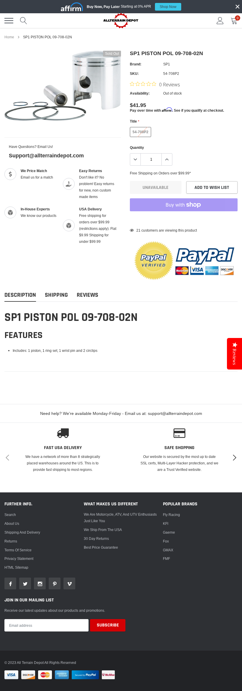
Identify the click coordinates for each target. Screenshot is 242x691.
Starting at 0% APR (131, 6)
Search (10, 514)
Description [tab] (20, 295)
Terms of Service (18, 550)
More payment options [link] (184, 219)
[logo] (121, 20)
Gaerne (169, 532)
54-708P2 (140, 132)
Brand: (135, 64)
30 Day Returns (96, 538)
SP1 (166, 64)
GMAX (168, 550)
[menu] (8, 20)
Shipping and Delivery (22, 532)
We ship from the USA (103, 529)
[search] (23, 20)
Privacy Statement (18, 558)
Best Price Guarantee (101, 547)
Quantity (137, 147)
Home (9, 37)
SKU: (134, 73)
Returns (10, 541)
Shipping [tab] (56, 295)
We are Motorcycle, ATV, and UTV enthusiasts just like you (120, 517)
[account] (220, 20)
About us (11, 523)
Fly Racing (171, 514)
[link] (10, 583)
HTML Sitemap (16, 567)
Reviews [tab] (87, 295)
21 (138, 230)
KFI (165, 523)
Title (134, 121)
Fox (166, 541)
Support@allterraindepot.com (46, 155)
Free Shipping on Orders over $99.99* (160, 173)
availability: (140, 93)
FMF (166, 558)
